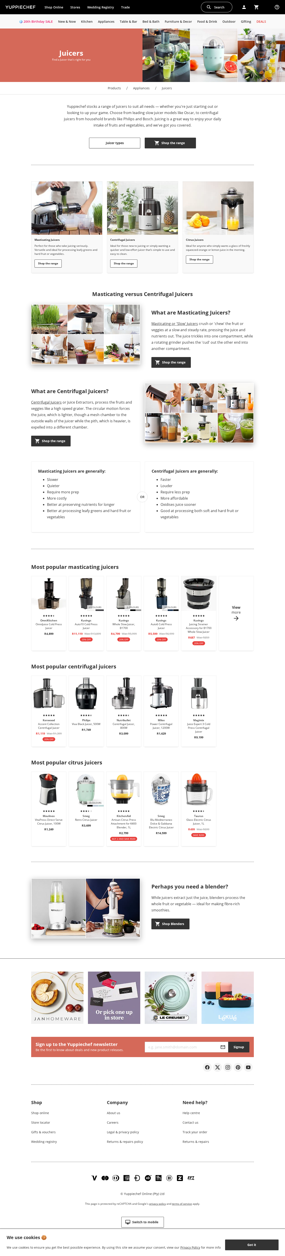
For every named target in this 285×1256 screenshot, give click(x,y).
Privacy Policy (190, 1247)
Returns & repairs (196, 1142)
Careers (112, 1122)
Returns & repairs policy (125, 1142)
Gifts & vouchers (43, 1132)
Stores (75, 7)
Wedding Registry (100, 7)
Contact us (190, 1122)
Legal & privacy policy (123, 1132)
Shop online (40, 1113)
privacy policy (157, 1204)
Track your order (195, 1132)
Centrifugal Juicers (46, 402)
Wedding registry (44, 1142)
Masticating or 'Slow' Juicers (174, 323)
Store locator (40, 1122)
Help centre (191, 1113)
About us (113, 1113)
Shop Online (54, 7)
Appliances (141, 88)
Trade (127, 8)
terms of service (182, 1204)
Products (114, 88)
